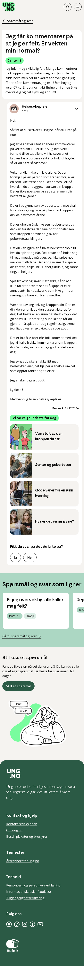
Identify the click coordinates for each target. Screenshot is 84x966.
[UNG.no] (42, 773)
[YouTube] (40, 924)
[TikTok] (17, 924)
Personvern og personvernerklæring (33, 885)
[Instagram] (24, 924)
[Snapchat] (9, 924)
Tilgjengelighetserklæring (25, 898)
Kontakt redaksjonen (21, 824)
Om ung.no (14, 830)
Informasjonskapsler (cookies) (28, 891)
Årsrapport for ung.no (22, 861)
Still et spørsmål (18, 686)
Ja (15, 557)
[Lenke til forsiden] (8, 6)
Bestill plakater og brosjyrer (26, 836)
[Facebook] (32, 924)
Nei (29, 557)
